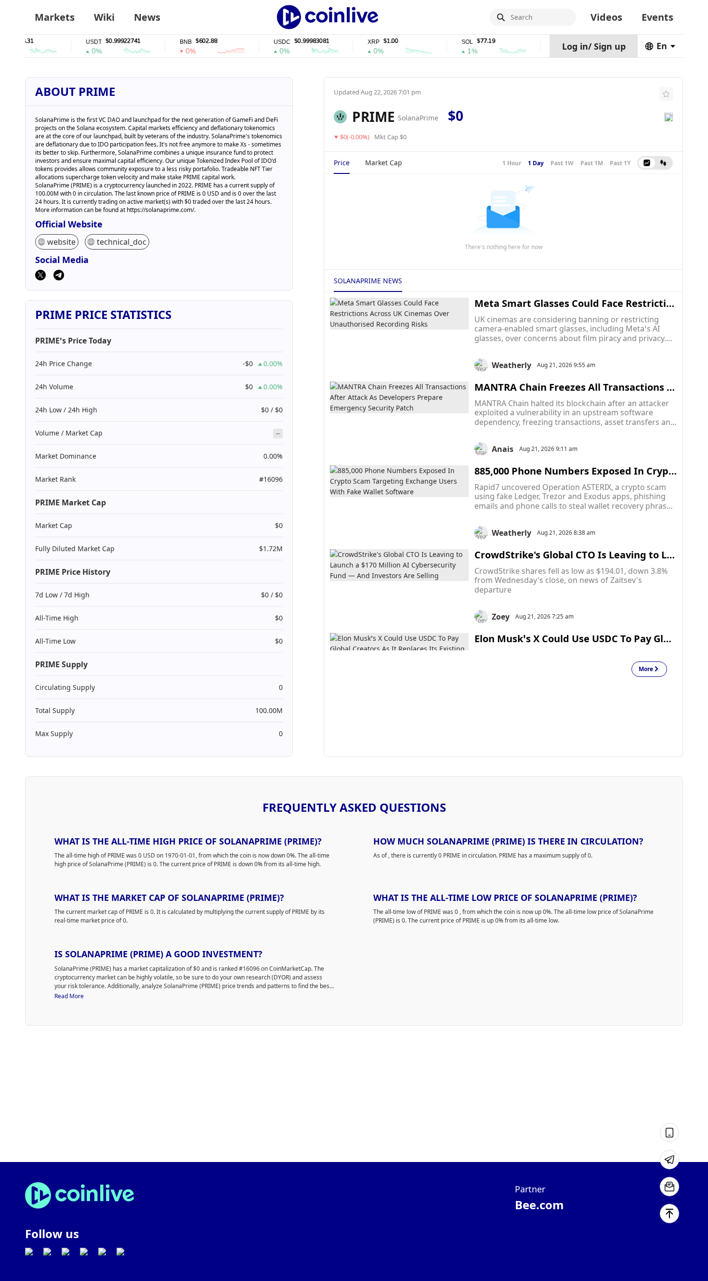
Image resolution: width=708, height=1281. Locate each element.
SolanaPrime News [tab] (368, 280)
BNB (169, 42)
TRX (544, 42)
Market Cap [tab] (383, 162)
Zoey (501, 616)
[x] (40, 276)
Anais (502, 449)
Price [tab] (342, 162)
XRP (357, 42)
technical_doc (121, 242)
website (61, 242)
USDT (77, 42)
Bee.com (539, 1205)
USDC (265, 42)
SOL (450, 42)
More (646, 669)
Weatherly (511, 365)
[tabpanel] (503, 217)
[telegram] (58, 276)
